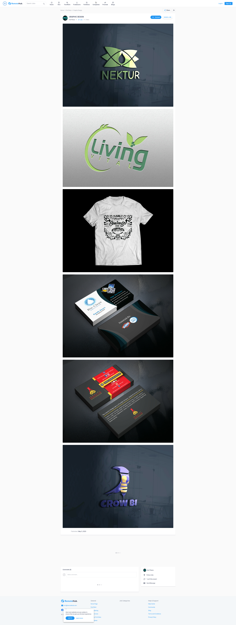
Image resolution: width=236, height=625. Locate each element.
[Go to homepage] (15, 3)
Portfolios (69, 10)
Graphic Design (77, 10)
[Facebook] (62, 610)
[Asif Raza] (65, 18)
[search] (35, 3)
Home (62, 10)
